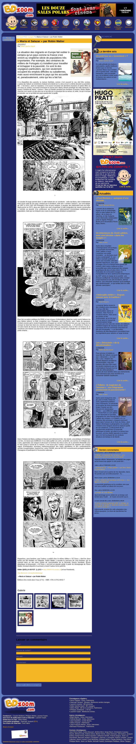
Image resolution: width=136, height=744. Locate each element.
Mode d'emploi (8, 727)
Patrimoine (45, 27)
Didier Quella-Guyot (106, 61)
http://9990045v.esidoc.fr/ (52, 570)
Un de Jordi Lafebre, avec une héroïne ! (112, 235)
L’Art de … (65, 27)
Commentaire (21, 662)
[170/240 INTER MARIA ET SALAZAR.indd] (25, 608)
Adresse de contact (23, 650)
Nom (18, 644)
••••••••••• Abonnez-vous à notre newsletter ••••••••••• (21, 742)
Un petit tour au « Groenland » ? (112, 56)
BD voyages (87, 28)
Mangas (108, 27)
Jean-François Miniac (106, 205)
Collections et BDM (118, 28)
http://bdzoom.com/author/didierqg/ (30, 573)
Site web (19, 656)
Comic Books (97, 28)
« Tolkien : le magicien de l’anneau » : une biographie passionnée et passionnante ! (111, 387)
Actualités (23, 27)
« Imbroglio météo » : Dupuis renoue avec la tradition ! (110, 296)
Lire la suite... (123, 84)
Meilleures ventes (55, 28)
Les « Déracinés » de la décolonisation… (107, 344)
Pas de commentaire (8, 39)
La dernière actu (107, 51)
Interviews (128, 27)
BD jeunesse (76, 28)
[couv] (25, 625)
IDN (35, 721)
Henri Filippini (104, 302)
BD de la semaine (34, 28)
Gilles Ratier (103, 242)
